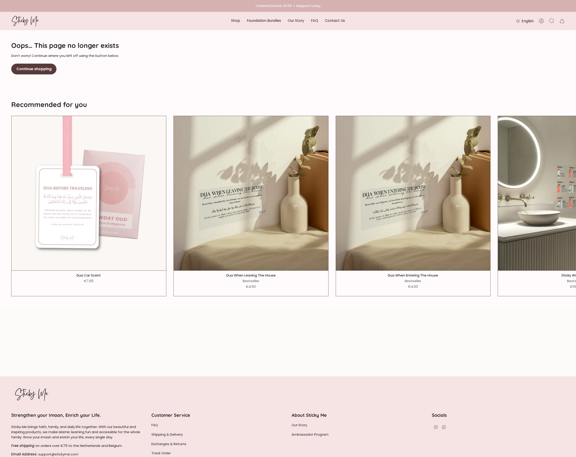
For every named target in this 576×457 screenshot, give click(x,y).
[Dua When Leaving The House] (251, 193)
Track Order (161, 453)
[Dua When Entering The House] (413, 193)
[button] (235, 21)
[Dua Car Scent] (88, 193)
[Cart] (562, 21)
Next (569, 193)
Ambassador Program (310, 434)
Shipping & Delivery (167, 434)
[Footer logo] (31, 394)
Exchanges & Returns (168, 443)
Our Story (299, 425)
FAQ (154, 425)
